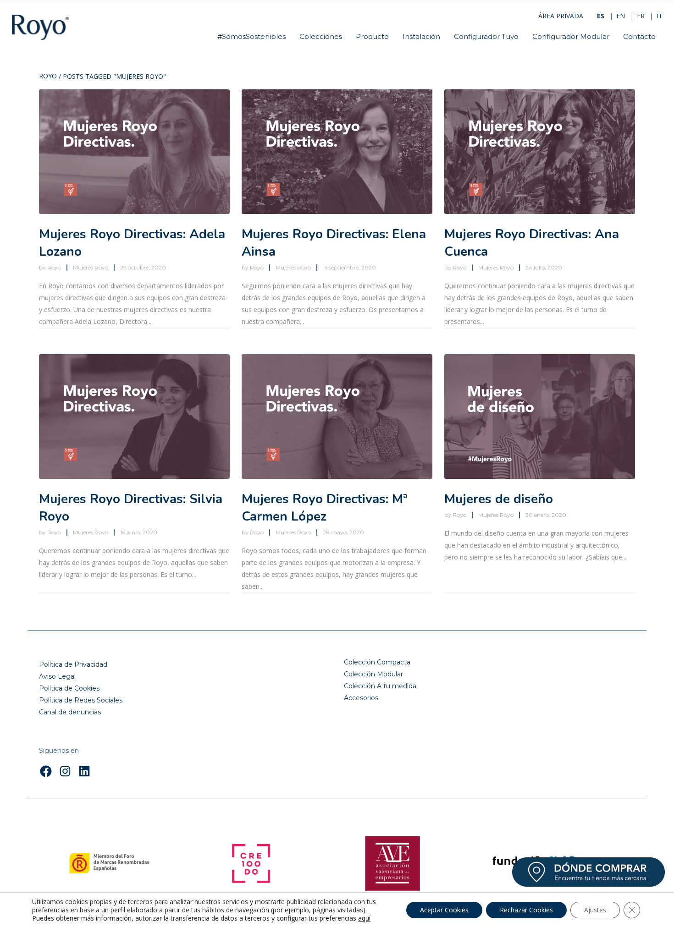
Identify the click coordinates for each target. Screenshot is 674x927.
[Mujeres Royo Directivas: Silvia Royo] (134, 416)
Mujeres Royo (90, 267)
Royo (48, 76)
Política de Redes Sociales (80, 700)
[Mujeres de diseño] (539, 416)
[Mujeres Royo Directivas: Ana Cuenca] (539, 151)
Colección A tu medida (380, 686)
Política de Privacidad (73, 664)
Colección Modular (373, 674)
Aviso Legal (57, 676)
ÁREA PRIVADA (560, 15)
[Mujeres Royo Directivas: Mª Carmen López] (337, 416)
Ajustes (595, 909)
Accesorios (361, 698)
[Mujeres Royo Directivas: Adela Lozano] (134, 151)
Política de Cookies (69, 688)
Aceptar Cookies (444, 909)
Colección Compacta (377, 662)
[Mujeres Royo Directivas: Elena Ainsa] (337, 151)
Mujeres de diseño (498, 499)
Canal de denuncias (70, 712)
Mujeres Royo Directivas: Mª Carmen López (325, 507)
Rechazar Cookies (526, 909)
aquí (364, 918)
